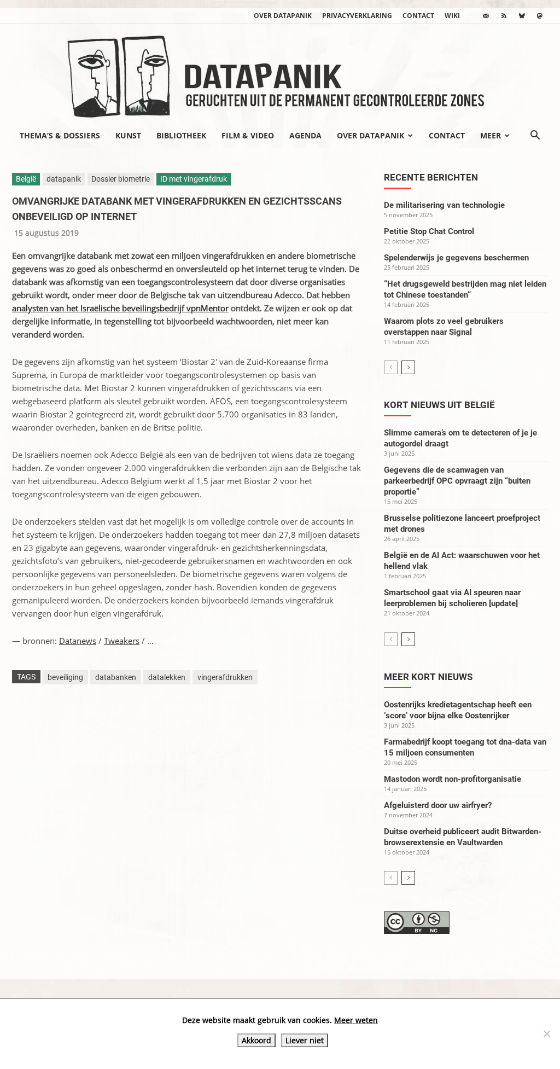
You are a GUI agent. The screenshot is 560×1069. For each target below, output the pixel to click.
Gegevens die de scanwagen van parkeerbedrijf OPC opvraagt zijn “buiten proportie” (457, 481)
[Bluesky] (522, 16)
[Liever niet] (546, 1033)
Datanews (77, 640)
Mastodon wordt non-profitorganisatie (452, 779)
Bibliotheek (181, 135)
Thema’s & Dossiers (60, 135)
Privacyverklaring (357, 15)
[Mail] (485, 16)
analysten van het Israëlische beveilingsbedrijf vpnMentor (120, 308)
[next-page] (408, 367)
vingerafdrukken (225, 677)
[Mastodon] (540, 16)
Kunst (128, 135)
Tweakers (121, 640)
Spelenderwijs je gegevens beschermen (456, 258)
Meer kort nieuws (428, 676)
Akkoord (256, 1040)
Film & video (247, 135)
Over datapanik (283, 15)
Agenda (305, 135)
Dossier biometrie (120, 179)
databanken (115, 677)
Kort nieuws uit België (439, 404)
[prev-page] (391, 367)
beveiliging (65, 677)
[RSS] (503, 16)
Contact (418, 15)
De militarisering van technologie (444, 205)
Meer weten (356, 1020)
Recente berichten (431, 177)
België (26, 179)
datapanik (63, 179)
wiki (452, 15)
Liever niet (304, 1040)
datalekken (166, 677)
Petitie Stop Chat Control (429, 231)
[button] (535, 136)
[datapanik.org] (280, 73)
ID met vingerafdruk (193, 179)
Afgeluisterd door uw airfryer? (438, 805)
